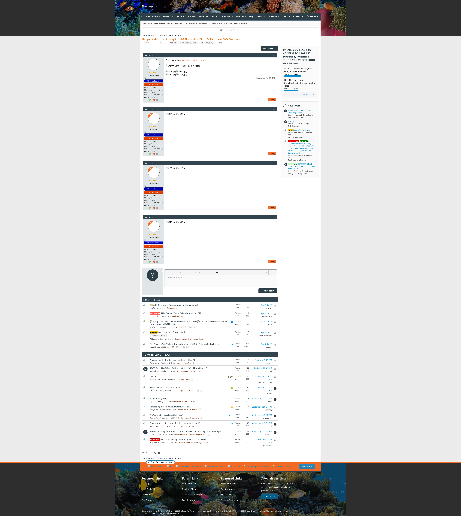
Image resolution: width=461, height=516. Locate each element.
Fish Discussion (294, 126)
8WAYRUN (175, 513)
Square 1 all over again (300, 130)
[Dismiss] (317, 30)
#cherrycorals (184, 43)
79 (180, 347)
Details (269, 511)
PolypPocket (154, 363)
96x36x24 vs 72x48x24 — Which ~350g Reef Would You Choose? (178, 368)
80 (184, 347)
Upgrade (180, 16)
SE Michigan (158, 94)
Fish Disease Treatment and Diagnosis (190, 442)
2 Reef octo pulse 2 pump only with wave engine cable (301, 166)
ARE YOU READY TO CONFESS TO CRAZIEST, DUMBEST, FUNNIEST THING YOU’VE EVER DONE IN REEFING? (299, 56)
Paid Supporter (148, 500)
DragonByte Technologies (255, 511)
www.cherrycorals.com (193, 60)
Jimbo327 (268, 371)
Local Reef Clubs (149, 489)
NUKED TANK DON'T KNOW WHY (165, 387)
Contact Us (269, 496)
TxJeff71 (153, 401)
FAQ (251, 16)
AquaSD (153, 347)
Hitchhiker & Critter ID (296, 117)
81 (187, 347)
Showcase (225, 16)
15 (184, 327)
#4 (274, 217)
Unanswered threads (198, 23)
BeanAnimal (267, 418)
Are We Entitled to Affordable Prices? (166, 415)
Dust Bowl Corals (265, 382)
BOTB (214, 16)
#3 (274, 163)
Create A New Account (231, 500)
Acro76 (147, 43)
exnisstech (154, 379)
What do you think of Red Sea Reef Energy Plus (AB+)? (174, 360)
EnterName (267, 363)
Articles (240, 16)
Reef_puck (154, 410)
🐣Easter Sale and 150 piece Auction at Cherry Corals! (174, 305)
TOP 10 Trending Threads (156, 355)
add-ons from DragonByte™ (224, 511)
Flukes (269, 402)
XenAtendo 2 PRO (149, 513)
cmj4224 (153, 434)
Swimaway (268, 410)
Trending (228, 23)
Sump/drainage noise (159, 398)
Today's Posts (215, 23)
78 (177, 347)
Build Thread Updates (163, 23)
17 (191, 327)
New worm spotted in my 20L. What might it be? (300, 111)
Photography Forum (182, 379)
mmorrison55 (155, 426)
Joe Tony (153, 390)
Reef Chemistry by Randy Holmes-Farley (190, 434)
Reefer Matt (154, 418)
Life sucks (154, 376)
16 (187, 327)
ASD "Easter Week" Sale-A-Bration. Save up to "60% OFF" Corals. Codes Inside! (184, 344)
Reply (273, 99)
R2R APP (191, 16)
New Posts (293, 105)
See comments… (308, 94)
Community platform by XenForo (165, 511)
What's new (152, 16)
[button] (159, 16)
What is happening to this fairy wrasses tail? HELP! (183, 439)
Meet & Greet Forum (296, 137)
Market (167, 16)
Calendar (272, 16)
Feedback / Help (189, 489)
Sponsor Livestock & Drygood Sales (189, 339)
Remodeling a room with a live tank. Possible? (170, 406)
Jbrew (270, 426)
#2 (274, 109)
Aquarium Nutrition (184, 363)
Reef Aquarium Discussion (187, 371)
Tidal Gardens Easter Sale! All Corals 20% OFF (181, 313)
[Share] (271, 55)
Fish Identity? (293, 121)
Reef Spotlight (188, 500)
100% (153, 97)
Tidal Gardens (155, 316)
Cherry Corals (172, 308)
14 (181, 327)
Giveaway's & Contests (192, 494)
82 (190, 347)
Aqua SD (170, 347)
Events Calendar (228, 489)
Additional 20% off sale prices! (171, 332)
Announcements (189, 483)
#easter (194, 43)
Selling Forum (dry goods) (298, 173)
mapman (153, 442)
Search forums (240, 23)
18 (194, 327)
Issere (269, 393)
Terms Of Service (228, 483)
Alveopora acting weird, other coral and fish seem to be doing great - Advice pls (185, 431)
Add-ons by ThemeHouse (284, 511)
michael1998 (155, 371)
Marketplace (181, 23)
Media (259, 16)
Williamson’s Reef (156, 339)
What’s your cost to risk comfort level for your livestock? (175, 423)
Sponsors (203, 16)
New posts (147, 23)
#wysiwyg (209, 43)
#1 (274, 55)
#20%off (173, 43)
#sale (201, 43)
